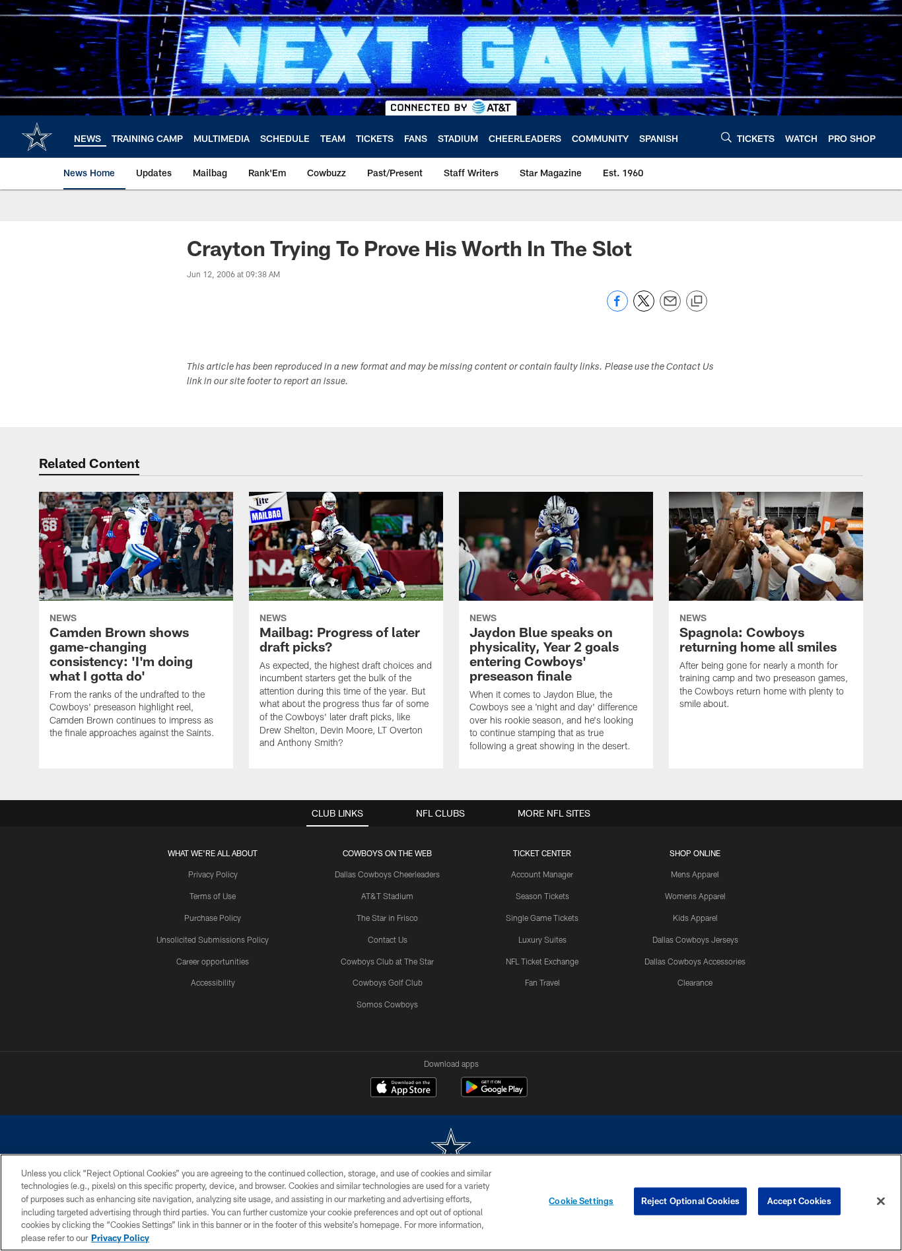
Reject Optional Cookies (690, 1201)
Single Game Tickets (542, 917)
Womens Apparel (695, 895)
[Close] (880, 1201)
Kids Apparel (695, 917)
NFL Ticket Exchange (542, 961)
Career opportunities (212, 961)
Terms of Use (213, 895)
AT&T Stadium (387, 895)
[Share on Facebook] (617, 308)
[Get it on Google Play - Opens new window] (494, 1093)
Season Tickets (542, 895)
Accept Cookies (799, 1201)
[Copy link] (696, 301)
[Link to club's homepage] (37, 136)
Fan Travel (542, 982)
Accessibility (213, 982)
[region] (451, 1202)
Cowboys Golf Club (388, 982)
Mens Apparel (695, 874)
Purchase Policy (212, 917)
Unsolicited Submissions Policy (212, 939)
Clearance (694, 982)
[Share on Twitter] (643, 308)
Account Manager (542, 874)
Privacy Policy (213, 874)
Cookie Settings (581, 1201)
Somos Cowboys (387, 1004)
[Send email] (670, 308)
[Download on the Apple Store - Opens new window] (403, 1088)
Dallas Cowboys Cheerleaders (387, 874)
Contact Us (387, 939)
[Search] (726, 137)
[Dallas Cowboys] (451, 1148)
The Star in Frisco (387, 917)
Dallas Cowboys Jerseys (695, 939)
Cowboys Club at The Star (387, 961)
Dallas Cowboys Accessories (695, 961)
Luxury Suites (542, 939)
